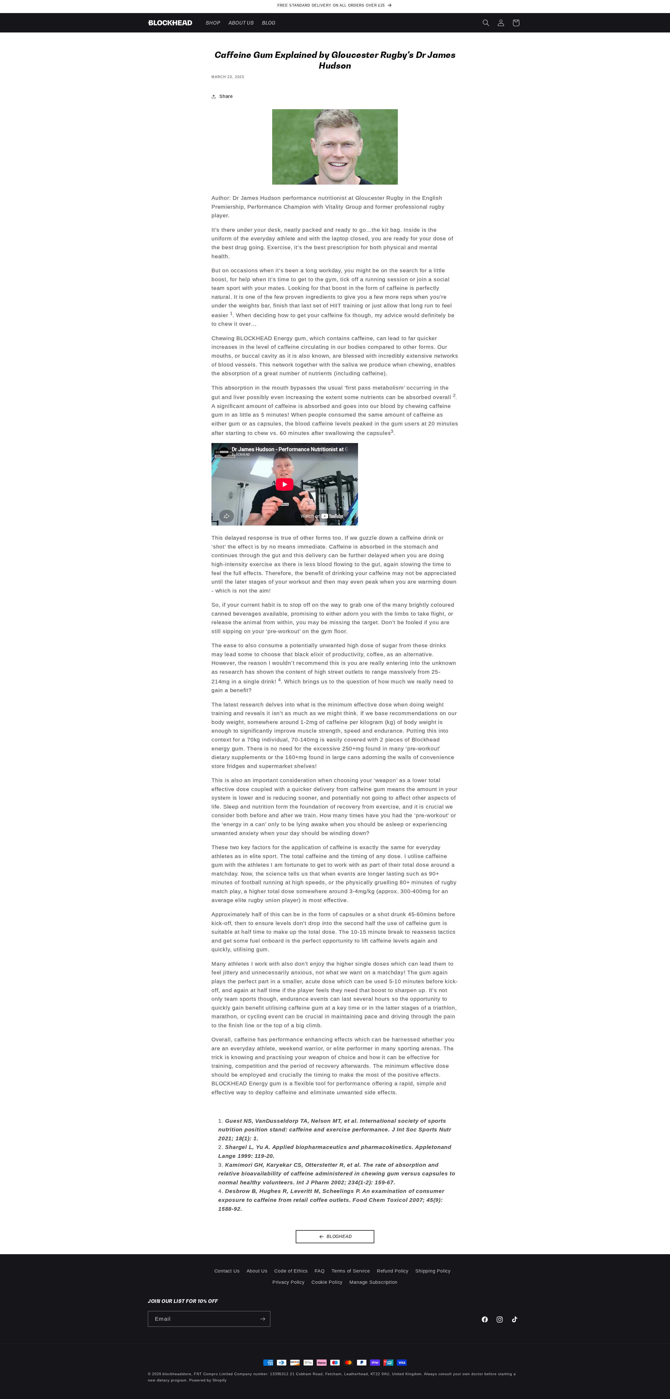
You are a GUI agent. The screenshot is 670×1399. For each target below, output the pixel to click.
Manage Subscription (373, 1282)
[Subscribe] (262, 1319)
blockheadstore (177, 1374)
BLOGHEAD (339, 1236)
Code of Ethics (291, 1271)
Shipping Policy (433, 1271)
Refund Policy (393, 1271)
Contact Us (227, 1271)
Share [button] (226, 96)
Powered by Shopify (207, 1380)
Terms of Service (351, 1271)
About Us (257, 1271)
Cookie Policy (327, 1282)
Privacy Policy (288, 1282)
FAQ (320, 1271)
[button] (486, 22)
